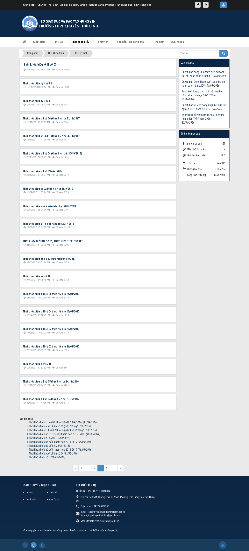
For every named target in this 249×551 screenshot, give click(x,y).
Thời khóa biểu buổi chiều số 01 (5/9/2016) (60, 426)
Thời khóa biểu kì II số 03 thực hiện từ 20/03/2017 (51, 329)
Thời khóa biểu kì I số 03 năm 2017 (42, 171)
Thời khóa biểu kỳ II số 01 (37, 101)
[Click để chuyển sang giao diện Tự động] (25, 545)
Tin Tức (29, 492)
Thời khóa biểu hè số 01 (36, 276)
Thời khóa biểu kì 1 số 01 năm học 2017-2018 (48, 223)
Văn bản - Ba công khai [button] (131, 42)
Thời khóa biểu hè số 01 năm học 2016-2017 (60, 449)
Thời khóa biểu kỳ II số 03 (40, 64)
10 (113, 468)
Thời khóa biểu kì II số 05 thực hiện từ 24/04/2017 (51, 294)
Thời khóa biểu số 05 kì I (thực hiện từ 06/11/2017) (52, 136)
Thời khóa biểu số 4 (47, 457)
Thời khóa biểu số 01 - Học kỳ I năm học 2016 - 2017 (64, 434)
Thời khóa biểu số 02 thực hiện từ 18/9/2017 (48, 188)
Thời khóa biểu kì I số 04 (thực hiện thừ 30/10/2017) (52, 153)
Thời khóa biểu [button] (80, 42)
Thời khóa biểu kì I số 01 (49, 438)
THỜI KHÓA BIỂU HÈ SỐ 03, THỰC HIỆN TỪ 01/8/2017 (52, 241)
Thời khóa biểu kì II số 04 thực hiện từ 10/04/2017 (51, 311)
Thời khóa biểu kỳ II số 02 (37, 83)
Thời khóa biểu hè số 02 (49, 445)
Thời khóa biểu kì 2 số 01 (37, 364)
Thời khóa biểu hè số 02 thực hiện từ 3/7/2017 (49, 258)
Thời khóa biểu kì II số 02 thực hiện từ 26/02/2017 (51, 346)
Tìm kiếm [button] (158, 42)
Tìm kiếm (53, 492)
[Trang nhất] (24, 42)
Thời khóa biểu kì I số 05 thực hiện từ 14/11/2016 (51, 381)
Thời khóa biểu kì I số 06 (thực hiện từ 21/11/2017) (52, 118)
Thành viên (30, 499)
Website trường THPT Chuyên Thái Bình (66, 530)
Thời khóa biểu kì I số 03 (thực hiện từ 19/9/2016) (63, 422)
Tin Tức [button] (58, 42)
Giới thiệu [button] (39, 42)
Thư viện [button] (103, 42)
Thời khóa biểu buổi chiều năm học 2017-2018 (49, 206)
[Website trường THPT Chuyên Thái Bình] (60, 23)
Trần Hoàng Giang (109, 530)
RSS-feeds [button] (177, 42)
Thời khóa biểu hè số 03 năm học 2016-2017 (60, 441)
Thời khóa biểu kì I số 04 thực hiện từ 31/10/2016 (51, 399)
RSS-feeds (54, 499)
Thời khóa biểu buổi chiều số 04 (53, 453)
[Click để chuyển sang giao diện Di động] (42, 545)
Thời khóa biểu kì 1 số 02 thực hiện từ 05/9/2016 (63, 430)
